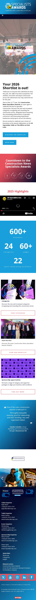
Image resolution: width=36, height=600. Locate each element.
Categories (6, 557)
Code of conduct (5, 584)
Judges (5, 559)
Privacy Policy (27, 584)
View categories (18, 313)
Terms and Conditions (16, 584)
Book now (6, 555)
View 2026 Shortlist (18, 352)
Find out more (18, 392)
